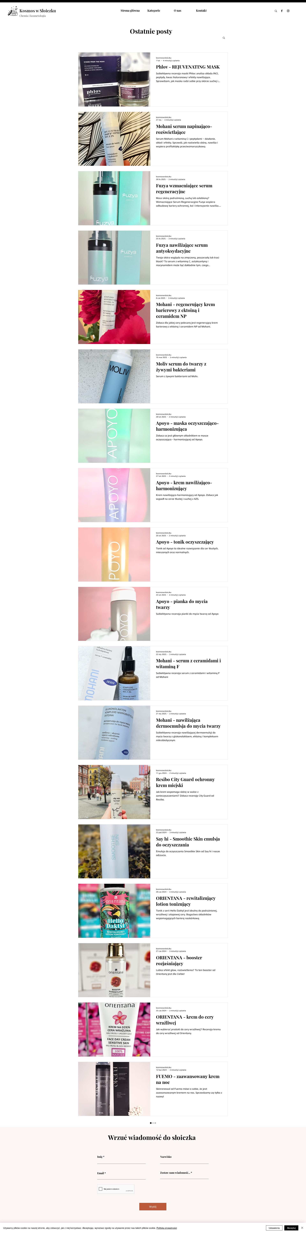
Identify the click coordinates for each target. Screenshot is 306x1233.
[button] (223, 38)
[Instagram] (288, 10)
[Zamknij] (302, 1227)
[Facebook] (281, 10)
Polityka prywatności (167, 1227)
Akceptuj (291, 1227)
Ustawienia (274, 1227)
